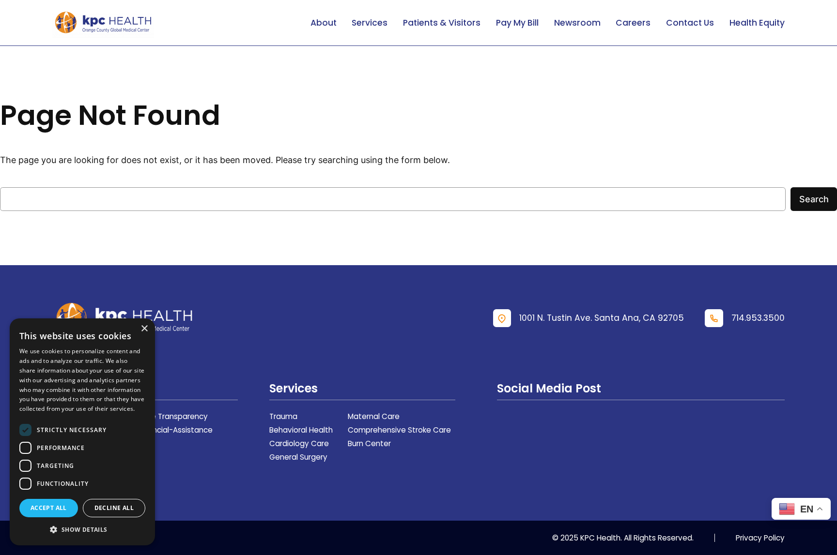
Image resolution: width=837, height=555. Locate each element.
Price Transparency (173, 416)
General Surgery (298, 457)
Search (814, 199)
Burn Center (369, 443)
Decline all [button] (114, 508)
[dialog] (82, 431)
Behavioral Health (301, 430)
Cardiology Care (299, 443)
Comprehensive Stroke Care (399, 430)
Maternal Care (374, 416)
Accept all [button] (49, 508)
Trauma (283, 416)
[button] (82, 530)
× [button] (144, 328)
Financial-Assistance (176, 430)
